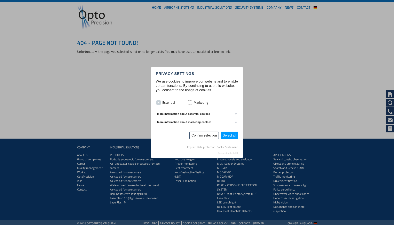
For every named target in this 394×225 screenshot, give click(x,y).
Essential (168, 102)
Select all (229, 135)
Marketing (201, 102)
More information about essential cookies (183, 113)
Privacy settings (175, 74)
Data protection (206, 147)
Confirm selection (204, 135)
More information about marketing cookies (184, 122)
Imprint (191, 147)
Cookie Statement (227, 147)
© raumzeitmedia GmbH (228, 153)
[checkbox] (158, 102)
